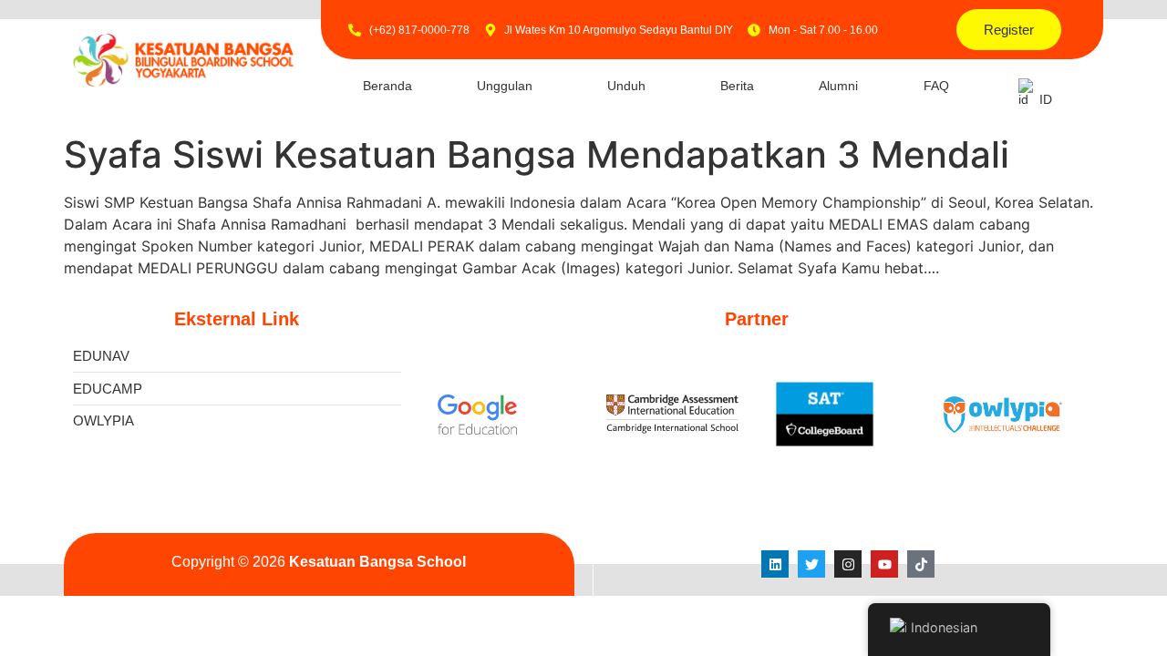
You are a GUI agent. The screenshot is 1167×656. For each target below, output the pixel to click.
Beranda (387, 85)
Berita (737, 85)
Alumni (838, 85)
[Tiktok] (921, 564)
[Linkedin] (775, 564)
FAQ (936, 85)
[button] (510, 85)
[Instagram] (848, 564)
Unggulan (504, 85)
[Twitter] (811, 564)
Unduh (626, 85)
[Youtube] (884, 564)
